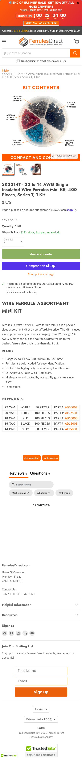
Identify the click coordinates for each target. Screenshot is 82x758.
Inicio (5, 70)
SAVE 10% (26, 16)
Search (41, 727)
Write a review (51, 457)
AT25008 (71, 429)
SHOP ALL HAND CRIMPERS (41, 22)
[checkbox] (64, 492)
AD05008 (71, 407)
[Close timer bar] (78, 3)
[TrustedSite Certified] (41, 750)
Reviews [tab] (18, 473)
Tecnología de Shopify (41, 736)
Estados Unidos (39, 719)
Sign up (41, 692)
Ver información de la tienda (21, 292)
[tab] (39, 473)
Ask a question (31, 457)
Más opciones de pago (41, 274)
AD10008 (71, 418)
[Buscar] (75, 53)
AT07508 (71, 412)
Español (39, 709)
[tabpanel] (41, 513)
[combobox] (36, 53)
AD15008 (71, 423)
